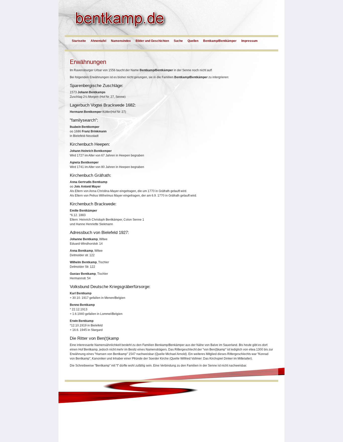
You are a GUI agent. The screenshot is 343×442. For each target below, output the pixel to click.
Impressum (249, 41)
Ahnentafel (98, 41)
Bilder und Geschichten (152, 41)
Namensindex (121, 41)
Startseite (79, 41)
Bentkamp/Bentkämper (220, 41)
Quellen (193, 41)
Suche (178, 41)
